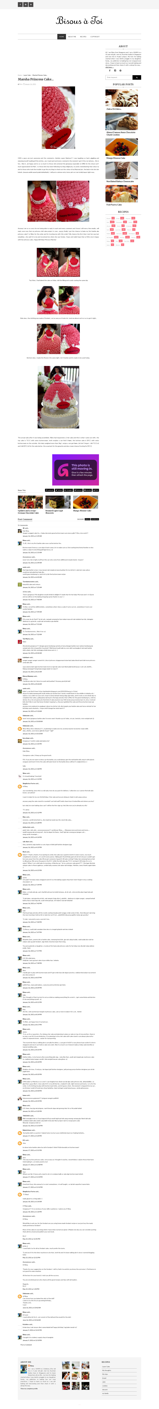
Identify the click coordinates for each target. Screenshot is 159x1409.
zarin (24, 567)
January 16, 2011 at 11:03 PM (33, 1126)
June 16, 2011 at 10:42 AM (32, 1308)
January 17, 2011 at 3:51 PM (32, 1150)
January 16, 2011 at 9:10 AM (32, 711)
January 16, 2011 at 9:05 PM (32, 1111)
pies (117, 241)
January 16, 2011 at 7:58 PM (32, 963)
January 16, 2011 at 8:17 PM (32, 1025)
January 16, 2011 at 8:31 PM (32, 1050)
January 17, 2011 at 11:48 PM (33, 1165)
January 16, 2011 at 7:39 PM (32, 885)
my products (132, 233)
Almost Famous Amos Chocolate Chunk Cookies (121, 133)
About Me (72, 37)
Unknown (26, 715)
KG (24, 1140)
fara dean (26, 738)
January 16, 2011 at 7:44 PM (32, 922)
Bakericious (27, 1130)
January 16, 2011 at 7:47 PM (32, 932)
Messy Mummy (28, 676)
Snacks (108, 245)
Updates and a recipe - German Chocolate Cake (28, 512)
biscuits (109, 218)
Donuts (119, 226)
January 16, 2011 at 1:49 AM (32, 536)
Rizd (24, 852)
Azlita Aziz (26, 827)
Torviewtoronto (29, 581)
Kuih (108, 229)
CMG (83, 164)
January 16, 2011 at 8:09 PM (32, 988)
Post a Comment (26, 1345)
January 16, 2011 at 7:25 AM (32, 587)
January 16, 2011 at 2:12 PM (32, 813)
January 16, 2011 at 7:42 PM (32, 903)
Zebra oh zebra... (114, 109)
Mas (24, 817)
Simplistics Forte (29, 783)
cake (108, 222)
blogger (81, 519)
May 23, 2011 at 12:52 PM (31, 1257)
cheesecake (119, 222)
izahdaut (26, 657)
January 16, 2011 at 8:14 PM (32, 1014)
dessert (109, 226)
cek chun (26, 841)
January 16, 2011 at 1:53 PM (32, 779)
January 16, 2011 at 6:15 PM (32, 870)
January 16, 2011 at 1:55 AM (32, 552)
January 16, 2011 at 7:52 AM (32, 634)
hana (24, 1095)
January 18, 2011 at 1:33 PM (32, 1212)
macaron (129, 229)
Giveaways (129, 226)
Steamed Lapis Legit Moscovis (54, 512)
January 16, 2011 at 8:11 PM (32, 1002)
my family (119, 233)
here (69, 440)
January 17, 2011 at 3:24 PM (32, 1136)
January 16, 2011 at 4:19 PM (32, 847)
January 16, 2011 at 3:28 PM (32, 823)
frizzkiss (26, 1324)
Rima (24, 540)
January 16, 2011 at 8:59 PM (32, 1101)
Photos (108, 241)
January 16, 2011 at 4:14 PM (32, 837)
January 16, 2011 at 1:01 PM (32, 744)
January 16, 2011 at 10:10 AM (33, 734)
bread (117, 218)
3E (23, 528)
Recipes (83, 37)
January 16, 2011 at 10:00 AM (33, 721)
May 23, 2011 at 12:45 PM (31, 1239)
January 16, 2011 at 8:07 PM (32, 977)
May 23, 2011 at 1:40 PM (31, 1289)
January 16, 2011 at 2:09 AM (32, 563)
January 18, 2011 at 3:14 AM (32, 1201)
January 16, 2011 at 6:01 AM (32, 577)
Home (61, 37)
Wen (24, 773)
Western (118, 245)
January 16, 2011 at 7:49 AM (32, 612)
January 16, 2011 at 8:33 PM (32, 1062)
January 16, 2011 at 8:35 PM (32, 1074)
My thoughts (110, 237)
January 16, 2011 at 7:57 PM (32, 951)
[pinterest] (31, 4)
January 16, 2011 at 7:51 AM (32, 624)
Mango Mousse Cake (82, 511)
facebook (94, 519)
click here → (109, 67)
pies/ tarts (126, 241)
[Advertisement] (58, 59)
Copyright (95, 37)
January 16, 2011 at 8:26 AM (32, 684)
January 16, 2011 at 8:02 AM (32, 653)
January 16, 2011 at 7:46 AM (32, 599)
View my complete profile (29, 1388)
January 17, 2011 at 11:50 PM (33, 1177)
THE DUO (26, 1116)
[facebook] (20, 4)
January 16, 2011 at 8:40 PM (32, 1091)
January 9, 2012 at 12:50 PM (32, 1340)
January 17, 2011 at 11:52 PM (33, 1187)
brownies (128, 218)
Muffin (108, 233)
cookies (130, 222)
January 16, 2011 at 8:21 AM (32, 672)
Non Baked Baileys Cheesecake (120, 181)
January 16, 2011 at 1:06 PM (32, 769)
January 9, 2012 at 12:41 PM (32, 1330)
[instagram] (25, 4)
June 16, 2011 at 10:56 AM (32, 1320)
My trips (122, 237)
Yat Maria (26, 639)
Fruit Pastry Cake (114, 204)
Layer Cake (118, 229)
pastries (133, 237)
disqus (87, 519)
